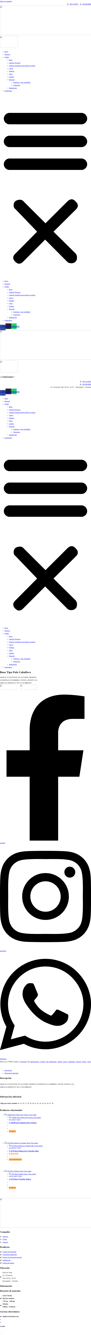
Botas (10, 60)
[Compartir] (5, 1331)
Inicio (6, 52)
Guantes (11, 77)
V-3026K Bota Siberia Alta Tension (23, 1123)
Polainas (11, 71)
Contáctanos (8, 91)
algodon (42, 1062)
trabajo (84, 1062)
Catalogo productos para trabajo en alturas (22, 66)
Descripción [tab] (8, 1070)
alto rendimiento (51, 1062)
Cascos (11, 68)
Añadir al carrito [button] (15, 1160)
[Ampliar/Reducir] (1, 1331)
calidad (59, 1062)
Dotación (12, 80)
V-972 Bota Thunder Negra (20, 1179)
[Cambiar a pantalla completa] (3, 1331)
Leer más (12, 1131)
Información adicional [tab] (11, 1073)
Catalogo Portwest (14, 63)
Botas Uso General (13, 1176)
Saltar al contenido (6, 1)
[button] (45, 186)
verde (89, 1062)
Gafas (10, 74)
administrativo (34, 1062)
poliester (78, 1062)
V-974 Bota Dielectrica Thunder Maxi (24, 1151)
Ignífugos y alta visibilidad (21, 82)
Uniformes (16, 85)
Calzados (18, 1119)
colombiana (71, 1062)
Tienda (6, 57)
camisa (65, 1062)
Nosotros (7, 54)
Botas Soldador (12, 1119)
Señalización (13, 88)
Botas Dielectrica (12, 1147)
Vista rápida (32, 1115)
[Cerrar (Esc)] (7, 1331)
